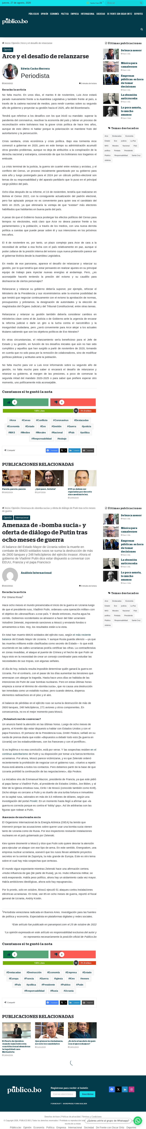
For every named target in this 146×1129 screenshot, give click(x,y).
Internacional (88, 13)
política (86, 432)
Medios (26, 432)
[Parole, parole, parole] (16, 478)
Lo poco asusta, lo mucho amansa (131, 111)
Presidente (128, 151)
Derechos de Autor (52, 1117)
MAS (12, 432)
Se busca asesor (131, 50)
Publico (107, 155)
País (72, 432)
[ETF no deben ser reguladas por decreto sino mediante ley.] (82, 478)
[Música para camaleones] (111, 66)
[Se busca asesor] (111, 54)
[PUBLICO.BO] (15, 21)
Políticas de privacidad (70, 1117)
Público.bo (34, 13)
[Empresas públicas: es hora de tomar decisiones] (111, 79)
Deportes (138, 13)
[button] (137, 1120)
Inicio (7, 43)
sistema (108, 160)
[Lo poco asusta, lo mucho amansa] (111, 111)
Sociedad (101, 13)
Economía (54, 13)
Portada (117, 151)
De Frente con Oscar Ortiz (119, 13)
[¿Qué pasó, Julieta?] (49, 478)
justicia (87, 426)
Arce (13, 420)
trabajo (62, 438)
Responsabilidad (42, 438)
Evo (43, 426)
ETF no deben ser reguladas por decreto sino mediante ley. (80, 491)
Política (65, 13)
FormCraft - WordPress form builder (69, 1103)
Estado (30, 426)
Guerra (72, 426)
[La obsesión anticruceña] (111, 98)
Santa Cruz (136, 155)
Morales (41, 432)
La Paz (133, 141)
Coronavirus (61, 420)
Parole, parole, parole (14, 489)
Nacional (58, 432)
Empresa (75, 13)
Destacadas (82, 420)
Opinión (44, 13)
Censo (26, 420)
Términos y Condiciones (92, 1117)
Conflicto (42, 420)
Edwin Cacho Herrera (35, 68)
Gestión (57, 426)
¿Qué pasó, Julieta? (45, 489)
